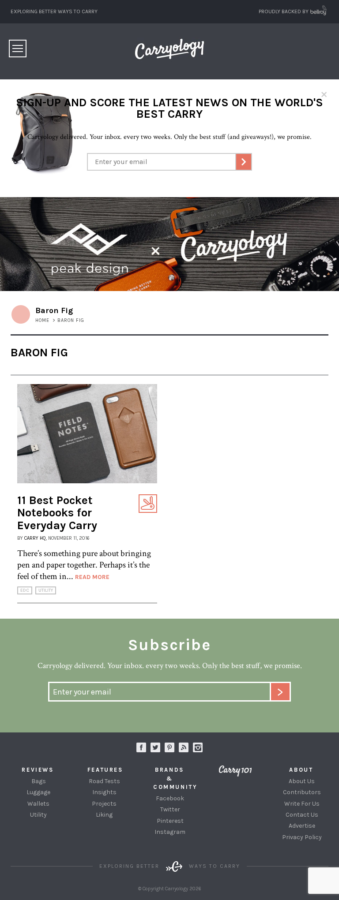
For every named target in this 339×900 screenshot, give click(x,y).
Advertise (302, 825)
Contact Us (302, 814)
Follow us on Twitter (155, 747)
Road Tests (104, 781)
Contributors (302, 792)
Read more (92, 577)
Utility (45, 590)
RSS (183, 747)
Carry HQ (35, 538)
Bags (38, 781)
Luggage (38, 792)
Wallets (38, 803)
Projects (104, 803)
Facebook (170, 798)
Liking (104, 814)
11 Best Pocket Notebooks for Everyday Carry (57, 512)
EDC (24, 590)
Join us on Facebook (141, 747)
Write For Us (302, 803)
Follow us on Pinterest (169, 747)
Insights (104, 792)
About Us (302, 781)
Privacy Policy (302, 837)
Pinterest (170, 821)
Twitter (170, 809)
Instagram (198, 747)
